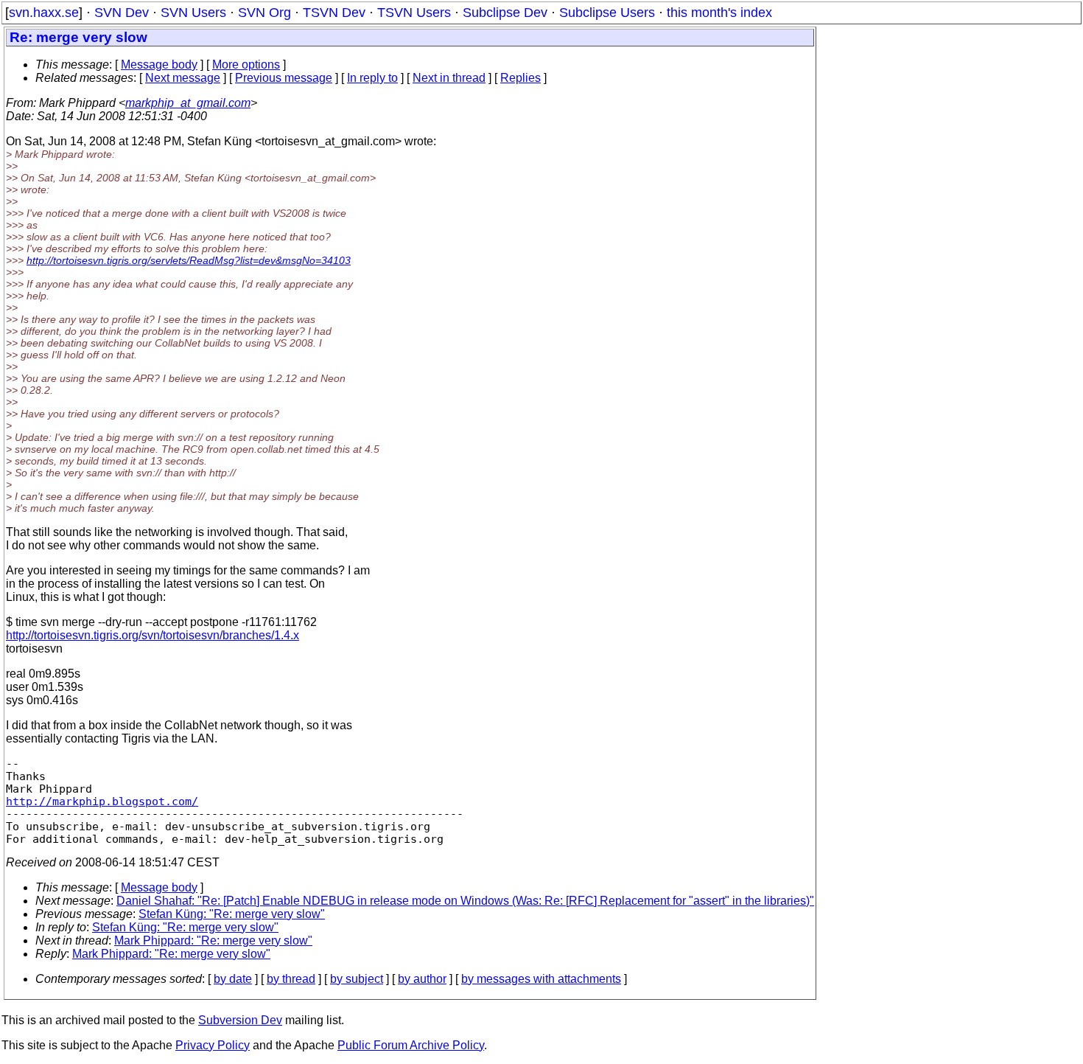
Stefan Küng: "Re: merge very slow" (232, 914)
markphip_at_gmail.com (187, 103)
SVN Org (264, 12)
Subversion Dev (240, 1020)
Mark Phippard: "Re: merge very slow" (213, 940)
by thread (291, 979)
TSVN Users (414, 12)
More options (246, 64)
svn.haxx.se (44, 12)
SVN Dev (121, 12)
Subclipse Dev (505, 12)
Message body (159, 64)
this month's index (719, 12)
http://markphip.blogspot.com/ (102, 801)
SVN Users (193, 12)
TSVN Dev (334, 12)
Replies (520, 78)
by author (422, 979)
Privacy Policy (212, 1045)
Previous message (283, 78)
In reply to (372, 78)
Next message (182, 78)
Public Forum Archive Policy (410, 1045)
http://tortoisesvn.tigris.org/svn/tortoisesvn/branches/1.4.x (152, 635)
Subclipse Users (607, 12)
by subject (356, 979)
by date (233, 979)
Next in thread (449, 78)
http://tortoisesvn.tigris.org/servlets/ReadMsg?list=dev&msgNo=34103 (189, 260)
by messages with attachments (541, 979)
